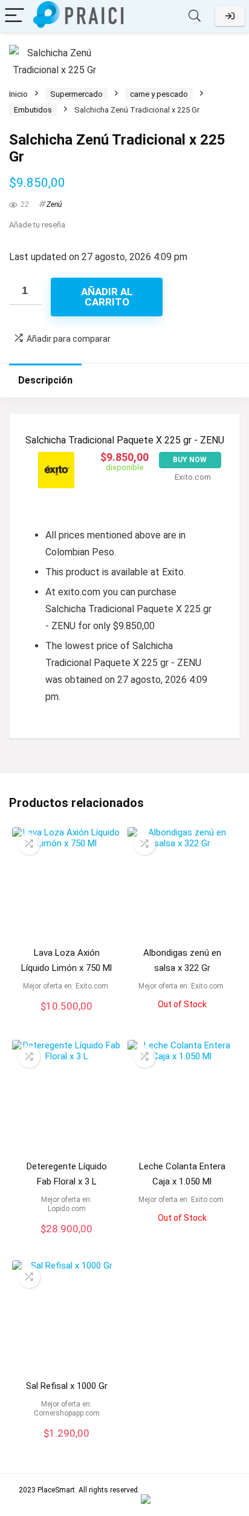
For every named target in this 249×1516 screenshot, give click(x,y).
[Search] (194, 16)
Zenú (54, 204)
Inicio (18, 94)
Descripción (45, 380)
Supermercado (76, 94)
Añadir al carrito (107, 297)
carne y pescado (159, 94)
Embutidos (33, 109)
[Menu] (14, 16)
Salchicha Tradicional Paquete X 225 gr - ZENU (124, 440)
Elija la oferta (66, 1448)
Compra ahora (66, 1021)
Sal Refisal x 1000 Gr (67, 1385)
